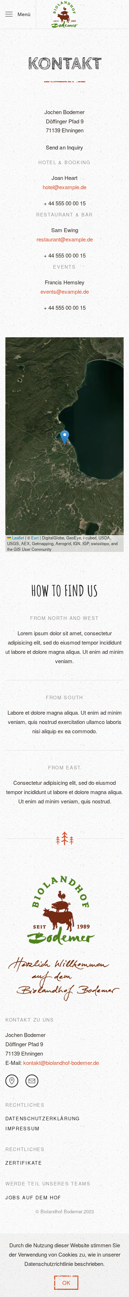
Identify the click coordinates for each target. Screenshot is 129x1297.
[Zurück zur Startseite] (64, 14)
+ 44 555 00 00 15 (65, 203)
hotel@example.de (64, 187)
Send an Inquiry (64, 147)
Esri (35, 537)
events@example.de (64, 291)
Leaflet (17, 537)
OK (66, 1282)
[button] (17, 14)
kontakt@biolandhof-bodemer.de (61, 1062)
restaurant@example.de (65, 239)
